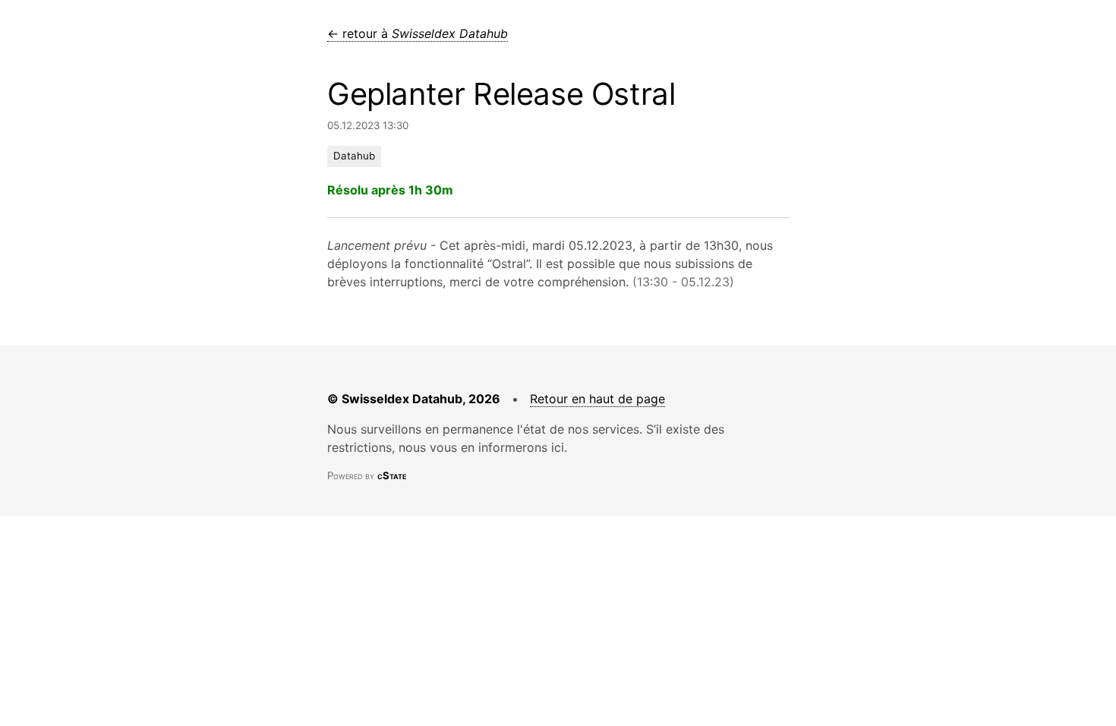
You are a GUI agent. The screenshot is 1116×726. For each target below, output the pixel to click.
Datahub (354, 156)
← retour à (417, 33)
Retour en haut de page (597, 398)
